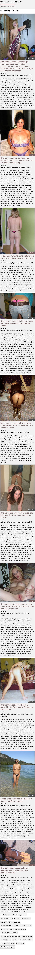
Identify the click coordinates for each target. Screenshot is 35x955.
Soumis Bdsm (16, 940)
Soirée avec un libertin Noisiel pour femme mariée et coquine (16, 800)
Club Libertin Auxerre (25, 936)
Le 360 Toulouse (6, 915)
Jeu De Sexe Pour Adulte (24, 925)
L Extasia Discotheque (8, 943)
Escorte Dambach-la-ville (22, 918)
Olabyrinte (17, 922)
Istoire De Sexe (27, 940)
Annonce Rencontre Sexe (11, 2)
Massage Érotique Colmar (9, 936)
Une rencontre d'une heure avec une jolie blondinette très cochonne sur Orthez (16, 515)
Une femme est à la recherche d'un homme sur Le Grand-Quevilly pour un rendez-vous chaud (17, 606)
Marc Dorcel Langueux (8, 947)
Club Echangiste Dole (19, 915)
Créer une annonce (7, 6)
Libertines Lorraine (7, 918)
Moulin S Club (20, 943)
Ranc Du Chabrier (20, 929)
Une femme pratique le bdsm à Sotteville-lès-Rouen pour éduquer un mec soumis (17, 707)
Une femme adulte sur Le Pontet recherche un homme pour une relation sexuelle (14, 870)
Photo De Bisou (5, 933)
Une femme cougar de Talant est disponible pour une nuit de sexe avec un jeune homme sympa (17, 160)
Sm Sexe (15, 933)
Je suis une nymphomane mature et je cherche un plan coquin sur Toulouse (17, 257)
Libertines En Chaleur (7, 925)
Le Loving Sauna (6, 940)
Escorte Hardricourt (7, 929)
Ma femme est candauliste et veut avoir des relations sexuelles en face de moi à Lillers (16, 425)
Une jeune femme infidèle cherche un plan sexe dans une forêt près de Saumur (16, 323)
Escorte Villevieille (6, 922)
